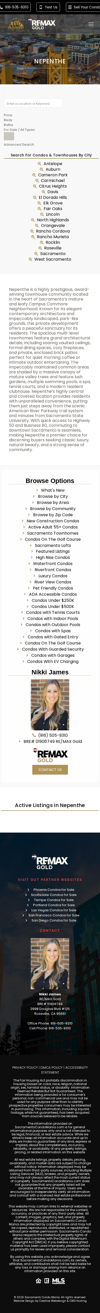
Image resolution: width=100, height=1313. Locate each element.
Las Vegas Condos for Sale (54, 910)
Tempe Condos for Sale (54, 899)
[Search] (9, 136)
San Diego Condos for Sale (54, 920)
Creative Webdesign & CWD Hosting (63, 1301)
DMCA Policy (52, 1067)
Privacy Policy (25, 1067)
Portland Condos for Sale (54, 905)
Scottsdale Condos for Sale (54, 894)
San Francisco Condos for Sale (53, 915)
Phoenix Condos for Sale (54, 889)
